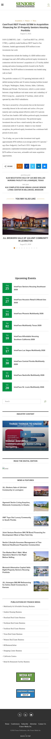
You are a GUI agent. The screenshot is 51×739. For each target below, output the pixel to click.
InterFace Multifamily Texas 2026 (27, 325)
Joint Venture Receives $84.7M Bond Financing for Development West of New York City (23, 533)
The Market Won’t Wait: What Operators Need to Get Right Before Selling (14, 554)
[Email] (31, 715)
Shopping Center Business (13, 651)
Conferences (15, 724)
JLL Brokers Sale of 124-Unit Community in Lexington (14, 488)
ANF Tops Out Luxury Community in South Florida (16, 518)
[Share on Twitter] (32, 166)
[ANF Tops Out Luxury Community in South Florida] (41, 521)
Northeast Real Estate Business (14, 623)
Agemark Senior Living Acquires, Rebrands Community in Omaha (16, 503)
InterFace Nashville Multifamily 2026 (29, 375)
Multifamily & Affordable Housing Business (19, 606)
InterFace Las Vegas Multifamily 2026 (29, 350)
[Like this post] (20, 166)
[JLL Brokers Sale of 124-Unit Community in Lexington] (25, 219)
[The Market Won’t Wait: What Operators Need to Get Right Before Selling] (41, 556)
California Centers (10, 656)
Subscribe (24, 724)
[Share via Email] (44, 166)
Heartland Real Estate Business (14, 618)
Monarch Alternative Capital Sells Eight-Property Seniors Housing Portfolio (16, 569)
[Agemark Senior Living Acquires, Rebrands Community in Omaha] (41, 506)
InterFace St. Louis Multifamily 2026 (29, 387)
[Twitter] (20, 715)
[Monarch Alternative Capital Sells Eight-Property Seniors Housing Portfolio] (41, 571)
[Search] (48, 5)
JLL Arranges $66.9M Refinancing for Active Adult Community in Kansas (16, 584)
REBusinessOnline (10, 645)
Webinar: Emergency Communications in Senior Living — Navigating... (25, 444)
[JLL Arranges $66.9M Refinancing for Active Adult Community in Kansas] (41, 586)
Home (7, 724)
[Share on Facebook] (26, 166)
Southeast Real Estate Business (14, 629)
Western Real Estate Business (14, 640)
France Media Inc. (25, 726)
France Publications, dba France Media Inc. (28, 730)
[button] (4, 226)
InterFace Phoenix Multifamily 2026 (28, 313)
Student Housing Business (13, 612)
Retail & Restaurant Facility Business (17, 662)
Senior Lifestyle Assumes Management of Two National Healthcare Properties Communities (21, 543)
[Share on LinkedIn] (38, 166)
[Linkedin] (25, 715)
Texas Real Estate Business (13, 634)
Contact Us (42, 724)
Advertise (33, 724)
